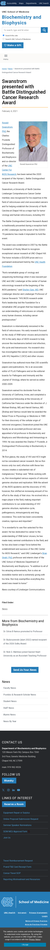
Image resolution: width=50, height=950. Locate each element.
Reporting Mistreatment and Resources (21, 879)
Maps (21, 3)
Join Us (6, 837)
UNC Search (44, 3)
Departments (31, 3)
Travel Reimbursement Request (18, 860)
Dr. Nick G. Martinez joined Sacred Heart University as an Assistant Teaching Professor (25, 654)
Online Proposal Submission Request (20, 819)
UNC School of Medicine (15, 12)
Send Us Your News (24, 669)
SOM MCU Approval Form (15, 831)
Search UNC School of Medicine (18, 39)
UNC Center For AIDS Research (9, 170)
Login (45, 916)
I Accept (25, 945)
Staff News (8, 708)
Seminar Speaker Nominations (17, 825)
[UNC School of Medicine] (25, 902)
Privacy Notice (34, 939)
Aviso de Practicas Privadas (36, 924)
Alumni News (9, 714)
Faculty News (9, 688)
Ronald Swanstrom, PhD (7, 127)
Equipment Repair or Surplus (16, 812)
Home (4, 69)
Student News (10, 701)
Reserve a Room (14, 804)
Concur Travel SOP (12, 873)
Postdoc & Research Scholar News (19, 694)
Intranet (22, 912)
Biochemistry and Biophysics (21, 20)
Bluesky (9, 780)
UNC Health (9, 912)
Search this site (11, 35)
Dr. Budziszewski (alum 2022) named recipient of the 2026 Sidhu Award (25, 641)
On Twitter (3, 790)
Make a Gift (14, 45)
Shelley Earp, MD (30, 289)
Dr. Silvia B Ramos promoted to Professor (22, 631)
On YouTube (18, 790)
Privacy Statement (38, 912)
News (10, 69)
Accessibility (12, 3)
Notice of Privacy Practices (36, 921)
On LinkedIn (13, 790)
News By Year (9, 721)
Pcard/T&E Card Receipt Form (17, 867)
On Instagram (8, 790)
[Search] (44, 30)
